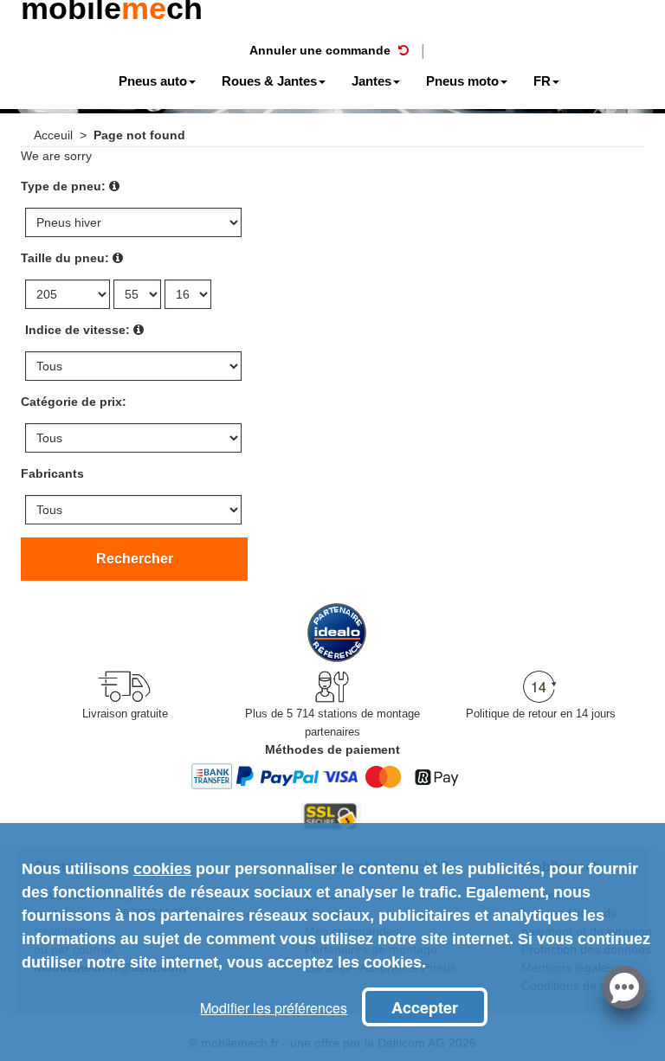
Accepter (424, 1007)
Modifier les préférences (273, 1008)
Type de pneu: (63, 186)
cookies (162, 869)
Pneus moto (462, 81)
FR (542, 81)
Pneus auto (153, 81)
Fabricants (52, 473)
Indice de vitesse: (77, 330)
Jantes (371, 81)
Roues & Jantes (269, 81)
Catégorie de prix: (73, 401)
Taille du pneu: (65, 258)
